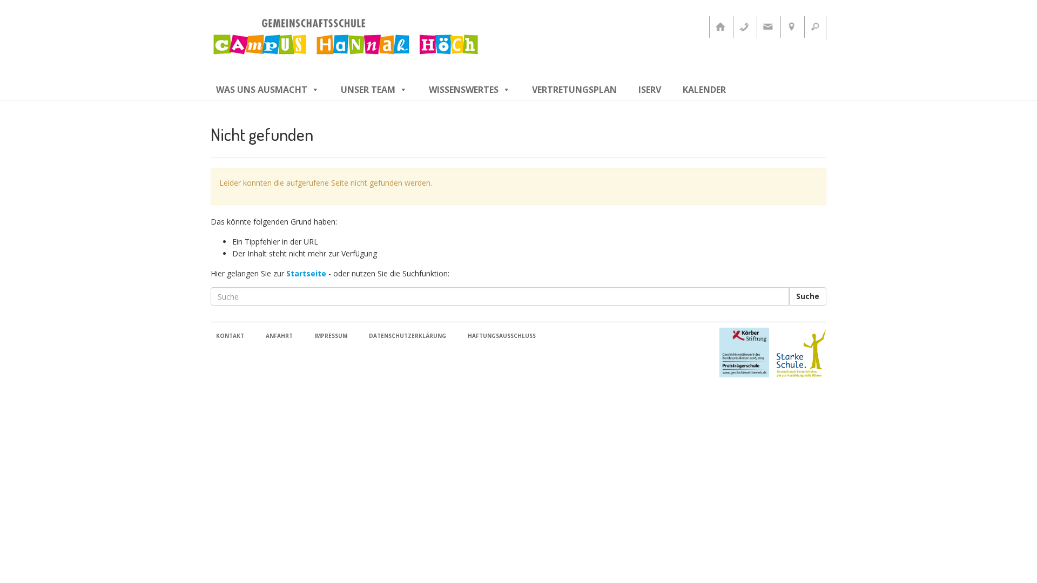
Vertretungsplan (574, 90)
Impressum (330, 336)
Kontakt (230, 336)
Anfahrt (279, 336)
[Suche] (815, 27)
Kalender (704, 90)
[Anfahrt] (791, 27)
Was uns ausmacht (261, 90)
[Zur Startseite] (720, 27)
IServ (649, 90)
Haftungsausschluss (502, 336)
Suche (807, 296)
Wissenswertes (464, 90)
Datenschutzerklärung (407, 336)
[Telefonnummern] (744, 27)
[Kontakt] (767, 27)
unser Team (368, 90)
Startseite (306, 273)
